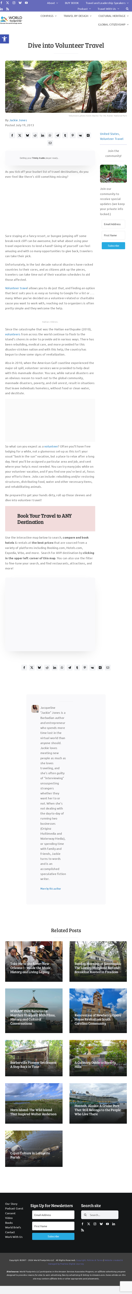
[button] (4, 38)
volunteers (12, 334)
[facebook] (1, 2)
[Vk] (80, 135)
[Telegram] (57, 135)
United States (109, 133)
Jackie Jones (18, 120)
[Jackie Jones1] (35, 706)
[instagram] (14, 2)
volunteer (51, 446)
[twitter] (7, 2)
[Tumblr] (65, 135)
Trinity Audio (38, 158)
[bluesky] (20, 2)
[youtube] (26, 2)
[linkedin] (1, 9)
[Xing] (88, 135)
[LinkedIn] (42, 135)
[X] (20, 135)
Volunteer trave (16, 288)
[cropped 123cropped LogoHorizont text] (11, 17)
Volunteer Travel (111, 138)
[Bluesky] (27, 135)
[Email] (50, 143)
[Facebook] (12, 135)
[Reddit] (35, 135)
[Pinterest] (72, 135)
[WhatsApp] (50, 135)
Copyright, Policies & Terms (89, 1260)
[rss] (7, 9)
